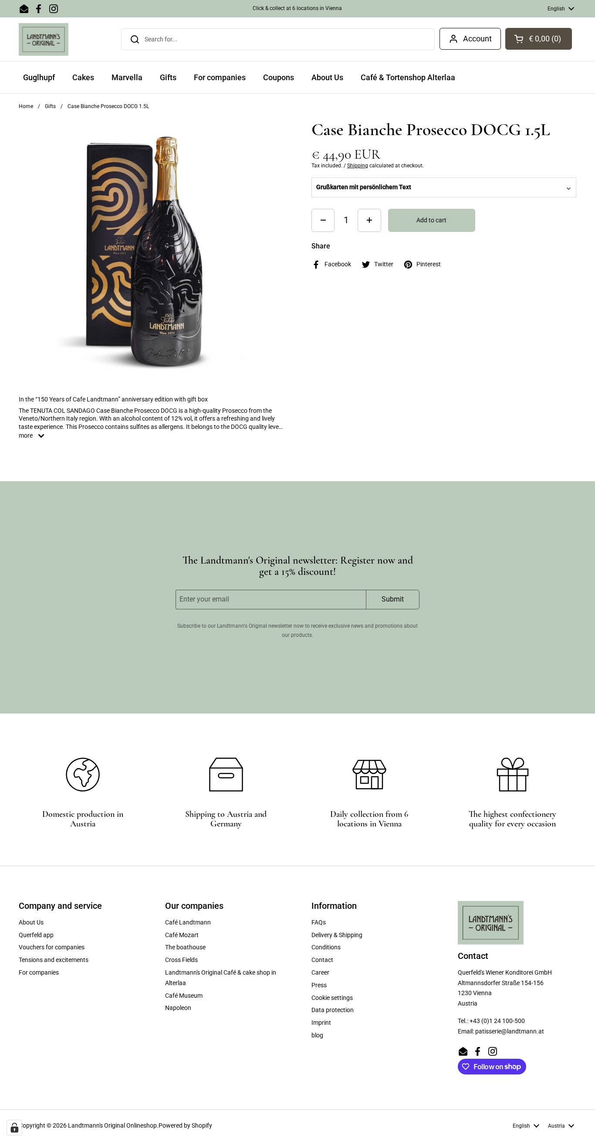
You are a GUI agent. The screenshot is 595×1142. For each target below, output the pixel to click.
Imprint (321, 1022)
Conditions (326, 947)
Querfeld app (36, 934)
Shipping (357, 166)
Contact (322, 959)
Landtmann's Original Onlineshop (112, 1125)
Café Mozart (182, 934)
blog (317, 1035)
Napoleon (178, 1007)
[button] (538, 39)
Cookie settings (332, 997)
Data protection (332, 1009)
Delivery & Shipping (336, 934)
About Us (31, 922)
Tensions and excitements (53, 959)
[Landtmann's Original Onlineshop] (43, 39)
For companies (39, 972)
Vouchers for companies (52, 947)
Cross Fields (181, 959)
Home (26, 106)
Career (320, 972)
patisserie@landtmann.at (509, 1031)
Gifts (50, 106)
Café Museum (184, 995)
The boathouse (185, 947)
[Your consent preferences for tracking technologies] (14, 1127)
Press (319, 985)
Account (477, 38)
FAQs (318, 922)
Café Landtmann (188, 922)
